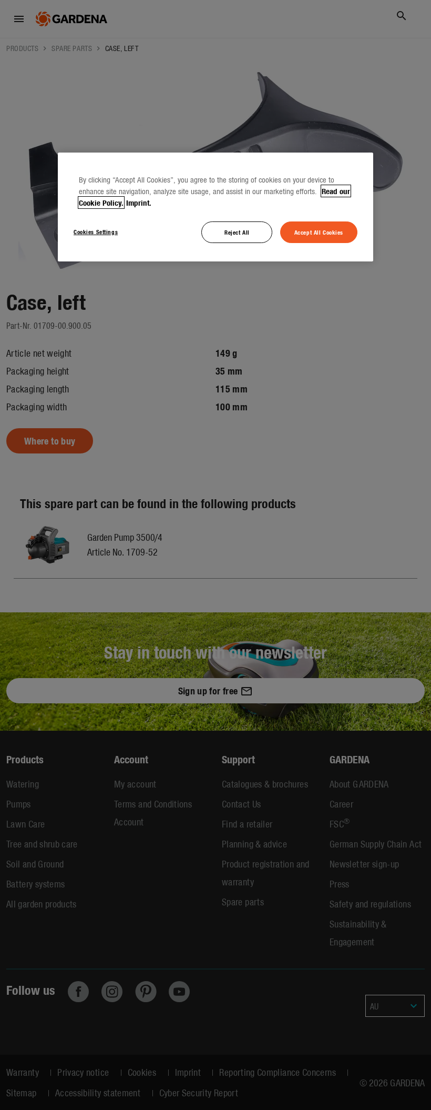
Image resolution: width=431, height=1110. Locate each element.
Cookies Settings (96, 231)
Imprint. (138, 202)
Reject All (237, 231)
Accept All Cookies (318, 231)
